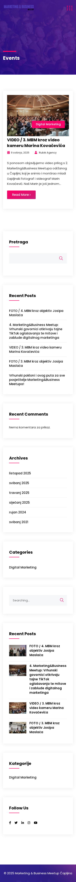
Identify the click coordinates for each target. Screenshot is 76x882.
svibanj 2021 (18, 522)
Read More (21, 195)
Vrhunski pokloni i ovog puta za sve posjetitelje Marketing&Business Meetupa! (37, 379)
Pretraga (18, 242)
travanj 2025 (19, 493)
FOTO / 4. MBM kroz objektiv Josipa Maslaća (44, 650)
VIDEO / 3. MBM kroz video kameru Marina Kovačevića (36, 142)
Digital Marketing (48, 124)
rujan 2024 (17, 512)
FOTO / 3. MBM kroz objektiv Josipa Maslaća (44, 727)
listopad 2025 (20, 473)
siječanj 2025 (19, 502)
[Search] (60, 600)
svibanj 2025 (19, 483)
